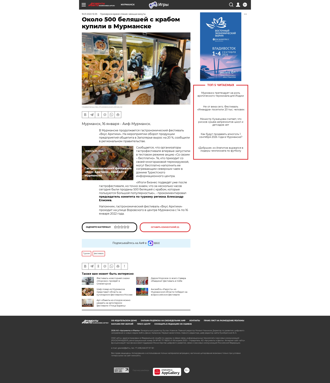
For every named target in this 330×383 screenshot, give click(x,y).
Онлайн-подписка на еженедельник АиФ (163, 320)
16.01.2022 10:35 (89, 14)
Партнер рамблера (141, 370)
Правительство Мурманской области (102, 106)
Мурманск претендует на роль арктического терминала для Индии (220, 94)
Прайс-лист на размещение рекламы (224, 320)
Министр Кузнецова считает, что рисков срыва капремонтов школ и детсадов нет (220, 122)
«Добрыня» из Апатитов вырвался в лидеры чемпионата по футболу (220, 149)
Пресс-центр (143, 324)
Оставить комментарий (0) (165, 227)
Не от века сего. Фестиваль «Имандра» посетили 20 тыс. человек (220, 108)
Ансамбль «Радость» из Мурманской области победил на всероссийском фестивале (169, 292)
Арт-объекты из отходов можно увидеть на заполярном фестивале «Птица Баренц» (113, 303)
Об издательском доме (124, 320)
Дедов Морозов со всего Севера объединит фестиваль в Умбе (168, 279)
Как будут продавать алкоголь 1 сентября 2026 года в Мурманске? (220, 136)
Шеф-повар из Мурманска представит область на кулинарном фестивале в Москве (114, 292)
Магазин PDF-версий (122, 324)
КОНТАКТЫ (194, 320)
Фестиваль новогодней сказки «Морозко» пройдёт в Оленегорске (113, 281)
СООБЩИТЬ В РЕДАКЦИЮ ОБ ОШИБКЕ (173, 324)
